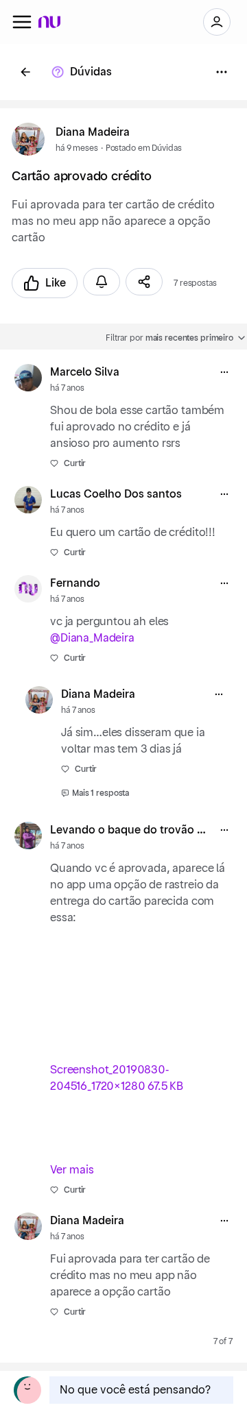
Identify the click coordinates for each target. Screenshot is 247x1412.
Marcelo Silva (84, 372)
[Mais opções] (224, 372)
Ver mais (72, 1170)
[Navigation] (22, 22)
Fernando (75, 583)
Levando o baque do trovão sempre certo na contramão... (130, 830)
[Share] (144, 281)
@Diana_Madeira (92, 638)
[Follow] (101, 281)
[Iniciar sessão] (217, 22)
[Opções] (221, 72)
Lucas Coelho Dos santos (116, 494)
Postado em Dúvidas (144, 148)
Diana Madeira (93, 132)
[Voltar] (25, 72)
